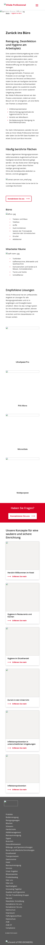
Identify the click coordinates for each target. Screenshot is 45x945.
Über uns (9, 880)
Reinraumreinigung (13, 835)
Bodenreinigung (12, 817)
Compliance (10, 928)
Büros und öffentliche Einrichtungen (20, 850)
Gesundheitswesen (13, 844)
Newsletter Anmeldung (15, 901)
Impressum (10, 913)
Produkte (9, 814)
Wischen (9, 823)
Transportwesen (12, 856)
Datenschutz (10, 910)
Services (9, 868)
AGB (7, 922)
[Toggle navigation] (37, 5)
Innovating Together (14, 889)
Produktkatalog (12, 877)
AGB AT (9, 925)
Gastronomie (11, 859)
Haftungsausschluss (13, 916)
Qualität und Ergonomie (15, 892)
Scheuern (9, 826)
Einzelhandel (11, 853)
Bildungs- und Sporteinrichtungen (19, 847)
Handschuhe (11, 829)
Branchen (9, 841)
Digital (8, 838)
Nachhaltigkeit (11, 886)
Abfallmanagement (13, 832)
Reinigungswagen (13, 820)
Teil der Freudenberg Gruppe (17, 895)
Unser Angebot (12, 871)
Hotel (8, 862)
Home (7, 13)
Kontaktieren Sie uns (14, 904)
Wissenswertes (12, 874)
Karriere (9, 898)
